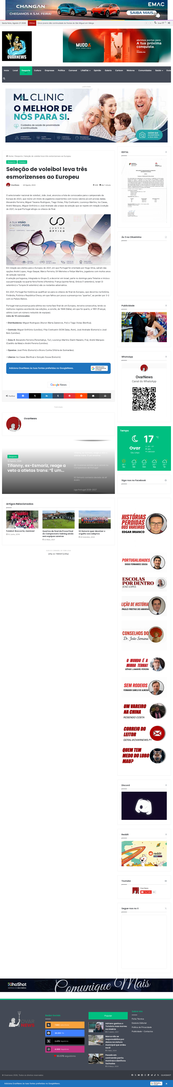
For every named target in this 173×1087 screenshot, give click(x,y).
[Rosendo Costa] (144, 711)
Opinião (97, 70)
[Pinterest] (69, 396)
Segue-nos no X (130, 908)
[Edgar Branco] (144, 525)
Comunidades (145, 70)
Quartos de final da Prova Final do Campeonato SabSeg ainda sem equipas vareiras (57, 534)
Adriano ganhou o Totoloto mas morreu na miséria (116, 1026)
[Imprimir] (105, 396)
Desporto (26, 70)
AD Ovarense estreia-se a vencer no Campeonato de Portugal (34, 468)
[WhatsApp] (144, 390)
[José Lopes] (144, 584)
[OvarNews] (17, 46)
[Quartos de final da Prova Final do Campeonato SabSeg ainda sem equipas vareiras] (58, 520)
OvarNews (15, 185)
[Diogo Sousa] (144, 562)
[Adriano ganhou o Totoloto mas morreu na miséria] (96, 1027)
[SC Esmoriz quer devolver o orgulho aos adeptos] (95, 520)
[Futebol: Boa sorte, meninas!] (22, 519)
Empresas (49, 70)
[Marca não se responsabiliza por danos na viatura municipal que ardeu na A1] (96, 1040)
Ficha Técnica (138, 1019)
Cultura (37, 70)
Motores (131, 70)
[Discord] (144, 806)
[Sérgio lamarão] (144, 664)
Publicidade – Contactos (142, 1031)
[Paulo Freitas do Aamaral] (144, 606)
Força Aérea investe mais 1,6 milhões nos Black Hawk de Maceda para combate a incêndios (76, 23)
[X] (35, 396)
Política (61, 70)
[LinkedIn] (47, 396)
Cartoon (119, 70)
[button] (86, 1083)
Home (10, 156)
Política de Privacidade (142, 1027)
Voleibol (22, 162)
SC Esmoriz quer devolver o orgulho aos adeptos (92, 532)
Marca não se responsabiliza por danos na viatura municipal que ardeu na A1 (115, 1042)
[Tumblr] (58, 396)
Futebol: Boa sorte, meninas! (20, 531)
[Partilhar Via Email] (93, 396)
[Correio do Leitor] (144, 733)
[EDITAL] (144, 190)
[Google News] (58, 385)
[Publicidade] (144, 341)
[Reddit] (81, 396)
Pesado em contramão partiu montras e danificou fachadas (115, 1059)
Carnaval (73, 70)
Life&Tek (85, 70)
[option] (58, 467)
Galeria (108, 70)
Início (6, 70)
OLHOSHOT (166, 1075)
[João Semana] (144, 636)
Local (15, 70)
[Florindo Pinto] (144, 756)
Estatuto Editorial (139, 1023)
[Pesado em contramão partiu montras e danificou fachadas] (96, 1059)
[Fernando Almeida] (144, 687)
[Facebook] (23, 396)
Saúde (158, 70)
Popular (108, 1015)
